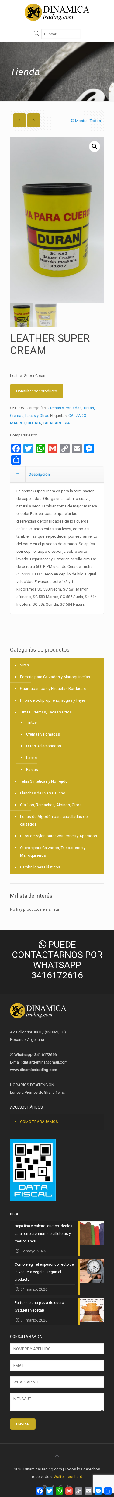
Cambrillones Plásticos (40, 867)
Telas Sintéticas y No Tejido (44, 781)
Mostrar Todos (88, 120)
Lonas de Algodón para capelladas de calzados (54, 820)
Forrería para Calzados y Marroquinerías (55, 676)
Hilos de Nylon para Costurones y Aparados (58, 836)
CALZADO (77, 415)
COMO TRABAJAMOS (39, 1121)
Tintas (31, 722)
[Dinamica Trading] (57, 12)
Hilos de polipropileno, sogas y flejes (53, 700)
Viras (24, 665)
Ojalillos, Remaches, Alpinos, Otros (50, 805)
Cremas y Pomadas (64, 408)
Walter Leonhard (68, 1476)
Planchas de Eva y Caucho (42, 793)
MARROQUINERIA (25, 423)
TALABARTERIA (56, 423)
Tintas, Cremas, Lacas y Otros (46, 712)
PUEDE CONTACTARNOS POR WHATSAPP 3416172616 (57, 959)
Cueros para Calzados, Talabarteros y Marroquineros (52, 851)
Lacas (31, 757)
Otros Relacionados (43, 746)
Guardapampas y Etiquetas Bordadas (53, 688)
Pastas (32, 769)
